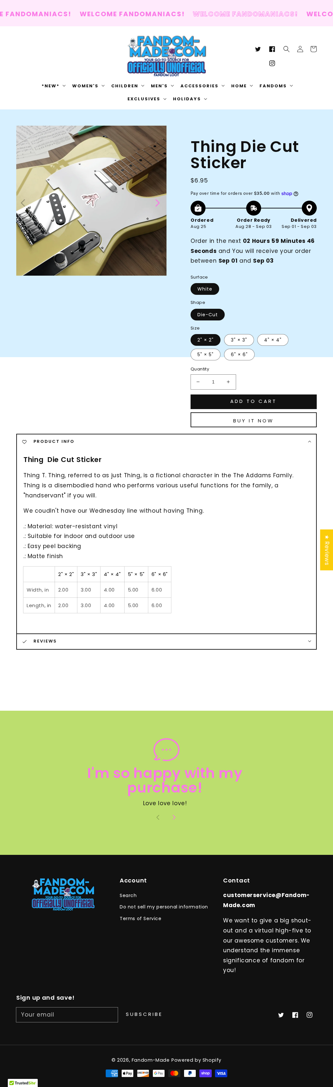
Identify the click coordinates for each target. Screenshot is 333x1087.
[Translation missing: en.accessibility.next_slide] (157, 202)
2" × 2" (205, 340)
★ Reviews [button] (327, 550)
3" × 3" (239, 340)
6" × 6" (239, 354)
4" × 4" (273, 340)
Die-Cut (207, 314)
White (204, 289)
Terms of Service (141, 918)
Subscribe (144, 1014)
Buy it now (253, 420)
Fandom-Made (151, 1060)
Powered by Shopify (196, 1060)
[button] (286, 49)
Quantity (200, 369)
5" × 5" (205, 354)
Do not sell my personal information (164, 907)
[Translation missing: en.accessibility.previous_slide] (23, 202)
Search (128, 895)
